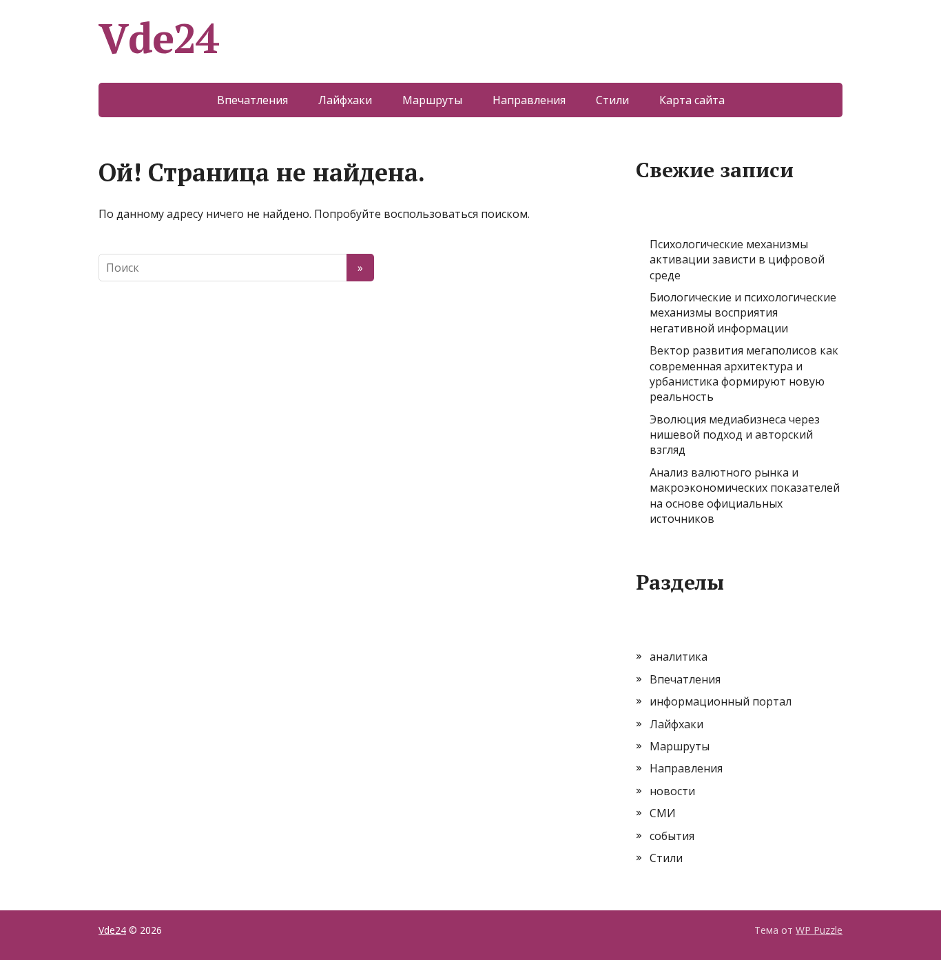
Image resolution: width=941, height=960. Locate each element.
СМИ (663, 813)
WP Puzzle (819, 930)
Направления (529, 100)
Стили (612, 100)
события (672, 835)
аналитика (678, 656)
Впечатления (252, 100)
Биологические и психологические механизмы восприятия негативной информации (743, 313)
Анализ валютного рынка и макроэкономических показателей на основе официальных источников (745, 495)
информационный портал (721, 701)
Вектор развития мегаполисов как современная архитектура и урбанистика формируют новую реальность (744, 373)
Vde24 (158, 38)
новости (672, 791)
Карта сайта (692, 100)
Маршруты (432, 100)
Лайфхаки (345, 100)
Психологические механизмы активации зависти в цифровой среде (737, 260)
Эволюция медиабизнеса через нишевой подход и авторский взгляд (735, 435)
